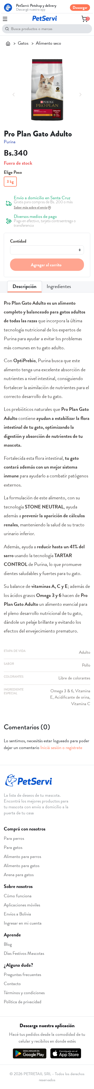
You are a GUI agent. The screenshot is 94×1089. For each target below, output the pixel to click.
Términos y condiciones (24, 992)
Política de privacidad (22, 1001)
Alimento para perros (22, 856)
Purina (10, 141)
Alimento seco (48, 43)
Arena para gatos (19, 874)
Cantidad (18, 241)
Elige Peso (13, 172)
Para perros (14, 838)
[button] (14, 94)
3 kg (10, 182)
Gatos (23, 43)
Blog (8, 944)
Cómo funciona (18, 895)
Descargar (80, 7)
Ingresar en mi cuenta (23, 923)
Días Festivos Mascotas (24, 953)
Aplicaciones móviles (22, 904)
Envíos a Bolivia (17, 913)
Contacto (12, 983)
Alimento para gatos (21, 865)
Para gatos (13, 847)
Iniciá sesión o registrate (61, 747)
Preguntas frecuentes (22, 974)
